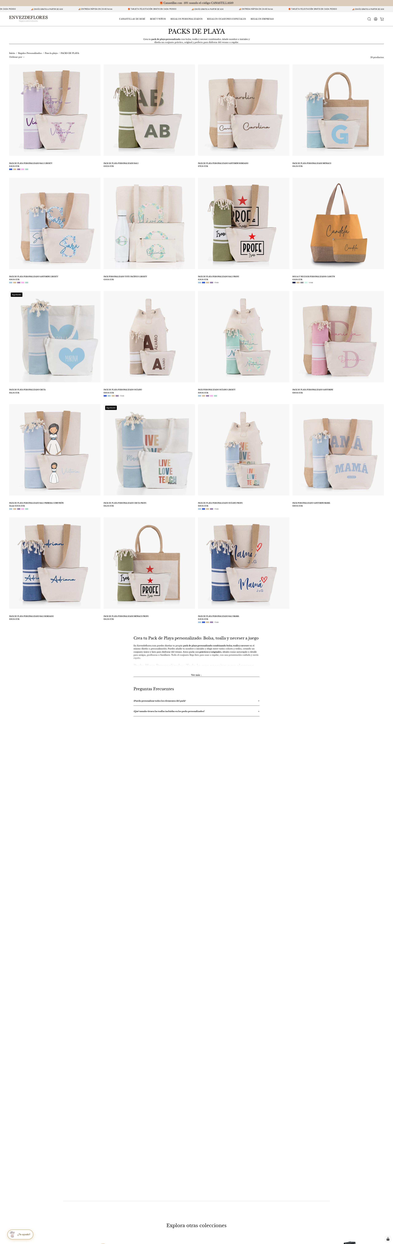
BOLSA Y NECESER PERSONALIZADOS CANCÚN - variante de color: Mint (305, 282)
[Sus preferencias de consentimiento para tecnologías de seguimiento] (388, 1239)
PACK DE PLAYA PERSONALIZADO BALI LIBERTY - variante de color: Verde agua (26, 169)
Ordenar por (15, 57)
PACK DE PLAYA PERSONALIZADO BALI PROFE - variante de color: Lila (211, 282)
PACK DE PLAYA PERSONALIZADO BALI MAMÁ (218, 616)
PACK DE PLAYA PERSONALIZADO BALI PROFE (218, 277)
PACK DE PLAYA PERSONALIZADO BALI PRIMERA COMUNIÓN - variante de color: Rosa (22, 509)
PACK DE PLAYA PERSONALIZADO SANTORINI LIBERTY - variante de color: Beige (14, 282)
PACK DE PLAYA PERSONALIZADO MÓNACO (311, 163)
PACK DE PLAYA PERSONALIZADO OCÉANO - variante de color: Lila (117, 396)
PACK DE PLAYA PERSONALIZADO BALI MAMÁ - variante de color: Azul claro (199, 622)
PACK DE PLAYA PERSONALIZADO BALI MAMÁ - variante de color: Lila (211, 622)
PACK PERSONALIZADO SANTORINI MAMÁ (311, 503)
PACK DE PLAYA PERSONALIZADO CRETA (27, 390)
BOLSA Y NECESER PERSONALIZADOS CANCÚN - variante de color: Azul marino (294, 282)
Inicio (12, 53)
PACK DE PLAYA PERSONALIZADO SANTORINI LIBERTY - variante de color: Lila (18, 282)
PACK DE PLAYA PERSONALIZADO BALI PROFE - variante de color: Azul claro (199, 282)
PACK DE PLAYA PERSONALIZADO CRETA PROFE (125, 503)
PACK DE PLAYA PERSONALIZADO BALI (121, 163)
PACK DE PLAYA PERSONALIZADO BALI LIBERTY (30, 163)
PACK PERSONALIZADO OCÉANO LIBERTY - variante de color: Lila (207, 396)
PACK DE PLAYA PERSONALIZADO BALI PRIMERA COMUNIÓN (36, 503)
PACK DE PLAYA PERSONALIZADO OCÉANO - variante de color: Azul (105, 396)
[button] (132, 19)
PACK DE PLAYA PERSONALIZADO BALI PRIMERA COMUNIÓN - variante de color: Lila (18, 509)
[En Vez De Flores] (28, 19)
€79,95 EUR (203, 166)
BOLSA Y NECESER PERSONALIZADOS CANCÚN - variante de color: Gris (302, 282)
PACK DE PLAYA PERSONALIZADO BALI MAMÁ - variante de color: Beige (207, 622)
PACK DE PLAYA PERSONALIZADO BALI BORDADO (31, 616)
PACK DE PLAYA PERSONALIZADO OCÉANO (123, 390)
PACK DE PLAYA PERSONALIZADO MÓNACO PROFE (126, 616)
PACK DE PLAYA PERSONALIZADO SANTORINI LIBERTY (33, 277)
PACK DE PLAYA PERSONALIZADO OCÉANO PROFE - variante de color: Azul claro (199, 509)
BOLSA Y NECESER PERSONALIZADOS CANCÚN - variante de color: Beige (298, 282)
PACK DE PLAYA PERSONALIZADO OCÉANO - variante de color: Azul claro (109, 396)
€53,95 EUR (297, 279)
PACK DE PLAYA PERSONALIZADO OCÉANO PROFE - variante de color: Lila (211, 509)
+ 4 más (310, 282)
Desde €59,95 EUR (17, 506)
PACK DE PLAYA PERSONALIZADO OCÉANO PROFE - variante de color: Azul (203, 509)
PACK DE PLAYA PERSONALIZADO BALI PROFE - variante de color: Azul (203, 282)
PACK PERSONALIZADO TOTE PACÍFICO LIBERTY (125, 277)
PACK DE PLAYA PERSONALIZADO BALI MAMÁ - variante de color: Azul (203, 622)
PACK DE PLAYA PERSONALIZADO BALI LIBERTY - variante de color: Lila (18, 169)
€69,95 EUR (14, 279)
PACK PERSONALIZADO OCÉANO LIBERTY (216, 390)
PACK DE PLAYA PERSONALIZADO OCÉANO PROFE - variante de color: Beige (207, 509)
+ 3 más (216, 282)
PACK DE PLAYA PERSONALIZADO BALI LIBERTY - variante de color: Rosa (22, 169)
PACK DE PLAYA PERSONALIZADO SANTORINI (312, 390)
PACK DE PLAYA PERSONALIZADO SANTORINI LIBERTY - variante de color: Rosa (22, 282)
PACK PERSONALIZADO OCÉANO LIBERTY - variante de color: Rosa (211, 396)
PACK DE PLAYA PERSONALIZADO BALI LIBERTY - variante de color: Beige (14, 169)
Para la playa (51, 53)
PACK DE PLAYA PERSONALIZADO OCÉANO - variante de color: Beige (113, 396)
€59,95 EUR (14, 166)
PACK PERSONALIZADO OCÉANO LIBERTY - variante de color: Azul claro (199, 396)
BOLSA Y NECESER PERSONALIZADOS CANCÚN (313, 277)
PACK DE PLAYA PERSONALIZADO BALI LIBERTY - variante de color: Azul (10, 169)
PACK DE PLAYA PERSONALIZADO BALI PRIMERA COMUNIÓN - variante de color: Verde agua (26, 509)
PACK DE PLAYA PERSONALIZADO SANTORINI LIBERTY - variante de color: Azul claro (10, 282)
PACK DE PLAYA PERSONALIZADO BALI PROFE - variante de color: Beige (207, 282)
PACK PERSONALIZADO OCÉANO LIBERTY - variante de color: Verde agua (215, 396)
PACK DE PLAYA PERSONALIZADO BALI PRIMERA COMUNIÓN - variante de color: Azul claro (10, 509)
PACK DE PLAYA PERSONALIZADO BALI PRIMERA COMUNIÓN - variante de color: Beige (14, 509)
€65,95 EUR (297, 166)
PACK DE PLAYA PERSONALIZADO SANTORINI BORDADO (223, 163)
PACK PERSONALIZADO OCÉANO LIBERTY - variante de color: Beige (203, 396)
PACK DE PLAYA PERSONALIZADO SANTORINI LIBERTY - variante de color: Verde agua (26, 282)
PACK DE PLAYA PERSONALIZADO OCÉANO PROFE (220, 503)
